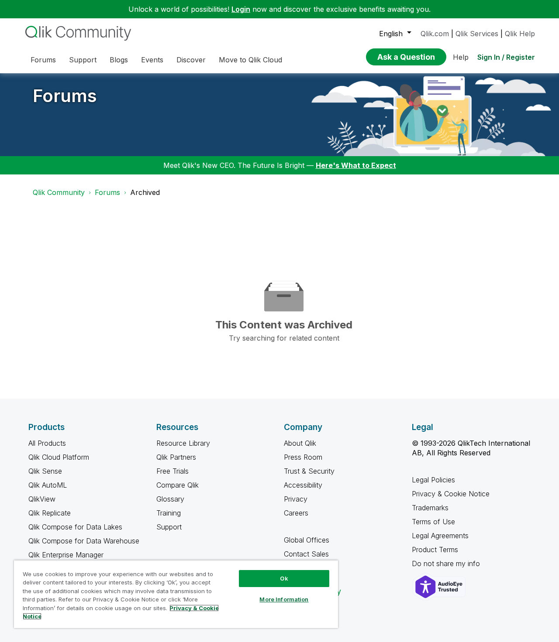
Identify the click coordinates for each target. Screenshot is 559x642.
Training (168, 513)
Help (461, 57)
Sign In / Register (506, 57)
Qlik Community (59, 192)
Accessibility (303, 485)
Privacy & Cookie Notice (451, 493)
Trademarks (430, 507)
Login (240, 9)
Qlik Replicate (49, 513)
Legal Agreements (440, 535)
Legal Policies (433, 479)
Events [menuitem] (152, 59)
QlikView (41, 499)
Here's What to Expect (356, 165)
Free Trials (172, 471)
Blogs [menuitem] (119, 59)
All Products (47, 443)
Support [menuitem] (83, 59)
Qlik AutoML (47, 485)
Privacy (295, 499)
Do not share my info (447, 563)
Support (169, 526)
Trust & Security (309, 471)
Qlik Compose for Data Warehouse (83, 540)
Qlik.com (435, 33)
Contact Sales (306, 554)
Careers (296, 513)
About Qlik (300, 443)
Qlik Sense (45, 471)
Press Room (303, 457)
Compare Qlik (177, 485)
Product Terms (435, 549)
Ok (284, 578)
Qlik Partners (176, 457)
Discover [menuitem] (191, 59)
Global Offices (306, 540)
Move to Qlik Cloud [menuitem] (250, 59)
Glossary (170, 499)
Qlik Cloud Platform (58, 457)
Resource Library (183, 443)
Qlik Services (476, 33)
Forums (65, 95)
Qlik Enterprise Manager (66, 554)
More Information (283, 599)
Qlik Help (520, 33)
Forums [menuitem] (43, 59)
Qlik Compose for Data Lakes (75, 526)
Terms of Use (433, 521)
